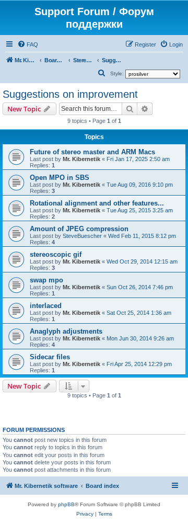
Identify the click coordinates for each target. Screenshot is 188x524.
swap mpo (46, 280)
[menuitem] (27, 44)
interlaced (46, 306)
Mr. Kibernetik (81, 159)
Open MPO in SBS (59, 177)
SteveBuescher (82, 236)
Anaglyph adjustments (66, 331)
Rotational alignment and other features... (97, 203)
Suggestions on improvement (70, 94)
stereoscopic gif (55, 254)
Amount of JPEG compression (79, 229)
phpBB (66, 504)
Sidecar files (50, 357)
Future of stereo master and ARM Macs (92, 152)
